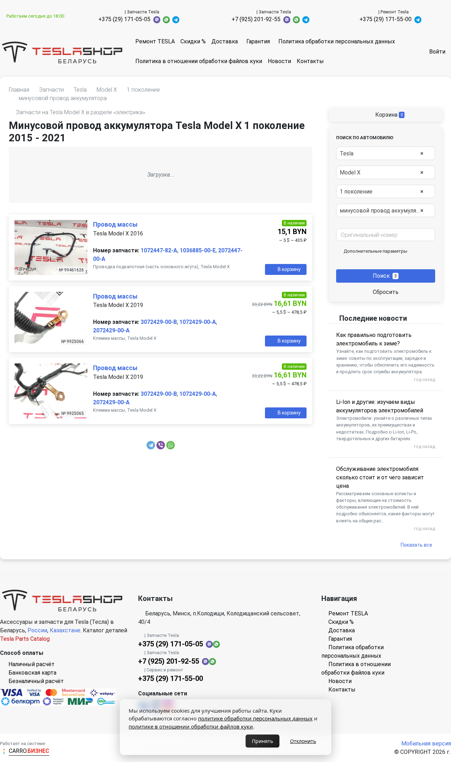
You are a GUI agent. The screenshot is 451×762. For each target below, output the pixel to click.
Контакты (310, 61)
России (37, 630)
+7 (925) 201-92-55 (255, 19)
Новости (279, 61)
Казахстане (65, 630)
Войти (437, 51)
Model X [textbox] (382, 172)
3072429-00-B (159, 322)
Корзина (388, 114)
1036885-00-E (198, 250)
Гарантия (258, 41)
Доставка (224, 41)
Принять (262, 741)
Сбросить (386, 292)
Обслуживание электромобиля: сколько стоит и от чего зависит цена (380, 477)
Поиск (385, 275)
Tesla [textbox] (382, 153)
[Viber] (160, 445)
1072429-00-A (197, 322)
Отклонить (303, 741)
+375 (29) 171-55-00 (385, 19)
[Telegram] (151, 445)
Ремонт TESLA (155, 41)
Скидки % (193, 41)
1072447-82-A (159, 250)
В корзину (289, 269)
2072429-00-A (111, 330)
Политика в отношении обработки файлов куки (198, 61)
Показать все (416, 545)
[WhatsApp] (170, 445)
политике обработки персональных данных (255, 718)
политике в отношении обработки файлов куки (191, 726)
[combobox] (385, 153)
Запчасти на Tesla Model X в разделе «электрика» (80, 112)
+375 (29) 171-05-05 (124, 19)
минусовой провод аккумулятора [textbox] (384, 210)
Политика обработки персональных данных (336, 41)
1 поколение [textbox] (382, 191)
